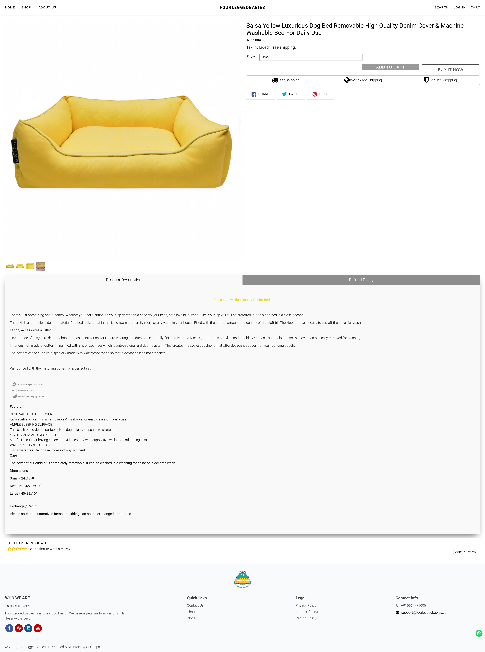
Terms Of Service (308, 612)
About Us (47, 7)
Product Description (123, 279)
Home (10, 7)
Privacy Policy (306, 605)
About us (193, 612)
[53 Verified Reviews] (242, 589)
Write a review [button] (465, 552)
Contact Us (195, 605)
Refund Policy (361, 279)
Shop (26, 7)
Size (251, 57)
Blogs (191, 618)
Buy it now (450, 69)
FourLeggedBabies (242, 7)
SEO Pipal (93, 647)
